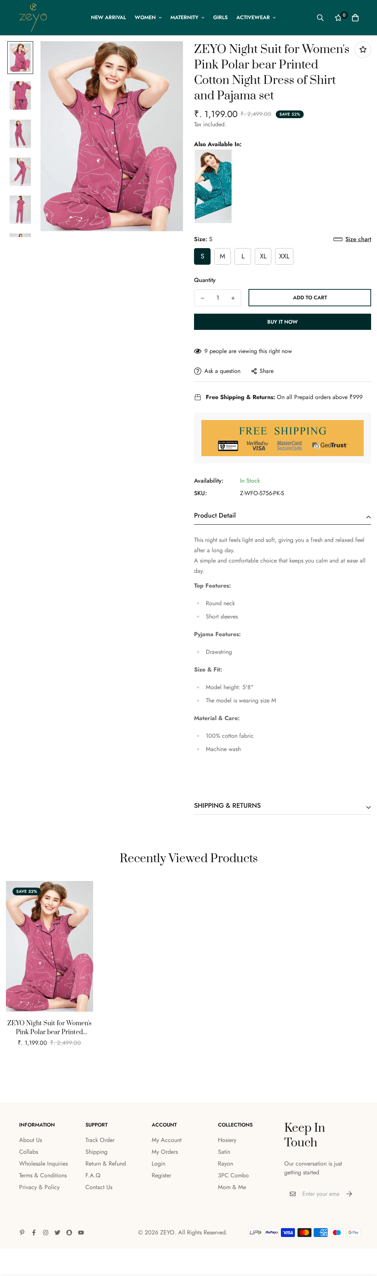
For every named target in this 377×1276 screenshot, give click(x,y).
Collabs (28, 1152)
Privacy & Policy (39, 1187)
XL (263, 256)
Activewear (253, 17)
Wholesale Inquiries (43, 1163)
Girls (220, 17)
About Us (30, 1140)
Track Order (99, 1140)
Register (161, 1175)
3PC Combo (233, 1175)
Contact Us (98, 1187)
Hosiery (227, 1140)
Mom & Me (232, 1187)
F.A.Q (93, 1175)
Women (145, 17)
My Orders (165, 1152)
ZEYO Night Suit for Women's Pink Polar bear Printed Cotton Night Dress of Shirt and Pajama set (49, 1028)
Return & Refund (105, 1163)
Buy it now (282, 321)
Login (158, 1163)
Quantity (205, 280)
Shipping (96, 1152)
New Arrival (108, 17)
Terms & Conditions (43, 1175)
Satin (224, 1152)
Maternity (184, 17)
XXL (284, 256)
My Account (167, 1140)
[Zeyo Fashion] (33, 17)
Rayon (225, 1163)
